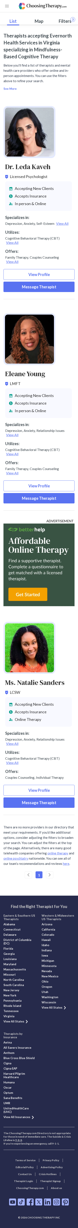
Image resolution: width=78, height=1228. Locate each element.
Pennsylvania (12, 1000)
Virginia (8, 1016)
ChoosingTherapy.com (30, 1188)
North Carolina (13, 979)
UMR (6, 1103)
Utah (45, 992)
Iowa (45, 955)
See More (10, 88)
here (66, 863)
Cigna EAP (10, 1068)
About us (56, 1188)
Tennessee (11, 1011)
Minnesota (49, 966)
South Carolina (13, 985)
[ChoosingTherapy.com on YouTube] (12, 1202)
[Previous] (28, 874)
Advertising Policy (52, 1167)
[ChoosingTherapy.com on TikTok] (21, 1202)
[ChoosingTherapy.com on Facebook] (30, 1202)
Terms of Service (25, 1160)
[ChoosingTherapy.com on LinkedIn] (47, 1202)
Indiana (47, 950)
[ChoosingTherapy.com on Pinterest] (65, 1202)
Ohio (45, 981)
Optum (8, 1092)
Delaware (9, 934)
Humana (9, 1082)
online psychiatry (15, 858)
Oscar (7, 1087)
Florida (8, 948)
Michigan (48, 960)
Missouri (9, 974)
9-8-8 (18, 1140)
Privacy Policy (51, 1160)
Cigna (7, 1063)
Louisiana (9, 959)
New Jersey (11, 990)
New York (9, 995)
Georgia (9, 953)
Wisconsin (49, 1002)
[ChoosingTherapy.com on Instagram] (56, 1202)
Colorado (48, 934)
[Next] (49, 874)
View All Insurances (16, 1117)
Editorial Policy (25, 1167)
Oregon (47, 986)
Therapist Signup (50, 1181)
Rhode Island (12, 1006)
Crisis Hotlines (48, 1174)
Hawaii (46, 940)
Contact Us (25, 1174)
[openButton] (6, 6)
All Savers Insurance (17, 1047)
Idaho (45, 945)
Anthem (8, 1053)
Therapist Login (23, 1181)
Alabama (9, 924)
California (48, 929)
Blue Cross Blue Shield (19, 1058)
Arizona (47, 924)
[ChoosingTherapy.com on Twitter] (38, 1202)
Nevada (47, 971)
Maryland (9, 964)
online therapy (57, 853)
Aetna (7, 1042)
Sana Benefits (12, 1098)
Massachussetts (14, 969)
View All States (13, 1021)
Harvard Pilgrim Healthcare (14, 1075)
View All (62, 223)
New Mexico (50, 976)
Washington (50, 997)
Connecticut (12, 929)
